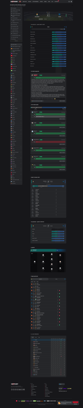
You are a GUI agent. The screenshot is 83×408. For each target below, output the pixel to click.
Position (33, 229)
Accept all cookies (75, 402)
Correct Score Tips (15, 28)
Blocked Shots (32, 38)
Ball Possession (32, 50)
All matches (14, 8)
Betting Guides (33, 394)
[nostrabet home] (14, 384)
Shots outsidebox (33, 43)
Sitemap (46, 394)
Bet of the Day (14, 24)
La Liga (17, 5)
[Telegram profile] (22, 389)
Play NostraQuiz (15, 17)
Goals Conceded (35, 240)
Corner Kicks (32, 47)
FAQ (46, 386)
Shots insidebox (32, 41)
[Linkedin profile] (20, 389)
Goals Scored (34, 238)
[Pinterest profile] (16, 389)
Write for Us (47, 390)
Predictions (25, 1)
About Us (46, 389)
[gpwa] (23, 401)
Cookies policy (64, 403)
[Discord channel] (24, 389)
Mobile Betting (33, 392)
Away (37, 281)
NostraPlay (57, 1)
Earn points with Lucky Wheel (16, 16)
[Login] (71, 1)
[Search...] (69, 1)
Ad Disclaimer (47, 396)
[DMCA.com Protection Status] (34, 401)
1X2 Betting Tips (15, 33)
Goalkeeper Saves (33, 54)
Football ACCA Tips (15, 22)
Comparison (33, 389)
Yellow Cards (32, 52)
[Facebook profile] (12, 389)
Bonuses (29, 1)
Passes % (31, 61)
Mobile (45, 1)
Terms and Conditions (48, 392)
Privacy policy (47, 393)
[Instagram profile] (18, 389)
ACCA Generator (15, 11)
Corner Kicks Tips (15, 37)
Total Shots (32, 36)
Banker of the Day (15, 31)
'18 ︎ (64, 29)
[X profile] (14, 389)
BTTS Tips (14, 39)
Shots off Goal (32, 34)
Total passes (32, 56)
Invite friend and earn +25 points (16, 20)
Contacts (46, 387)
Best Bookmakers (35, 1)
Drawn (33, 233)
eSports (32, 393)
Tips (12, 5)
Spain (14, 5)
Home (34, 281)
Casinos (41, 1)
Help (52, 1)
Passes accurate (33, 59)
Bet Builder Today (15, 26)
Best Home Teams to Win (16, 35)
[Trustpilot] (19, 401)
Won (33, 231)
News (49, 1)
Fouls (31, 45)
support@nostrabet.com (63, 391)
